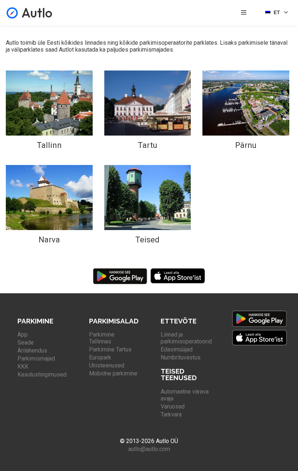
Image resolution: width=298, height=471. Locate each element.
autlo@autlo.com (149, 449)
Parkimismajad (36, 358)
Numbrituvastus (181, 357)
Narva (49, 239)
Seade (25, 342)
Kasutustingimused (42, 374)
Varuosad (173, 406)
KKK (22, 366)
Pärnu (246, 145)
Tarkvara (171, 414)
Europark (100, 357)
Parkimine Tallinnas (101, 338)
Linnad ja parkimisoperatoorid (186, 338)
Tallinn (49, 145)
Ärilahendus (32, 350)
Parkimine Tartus (110, 349)
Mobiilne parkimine (113, 373)
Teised (147, 239)
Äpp (22, 334)
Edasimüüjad (177, 349)
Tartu (147, 145)
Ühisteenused (106, 365)
